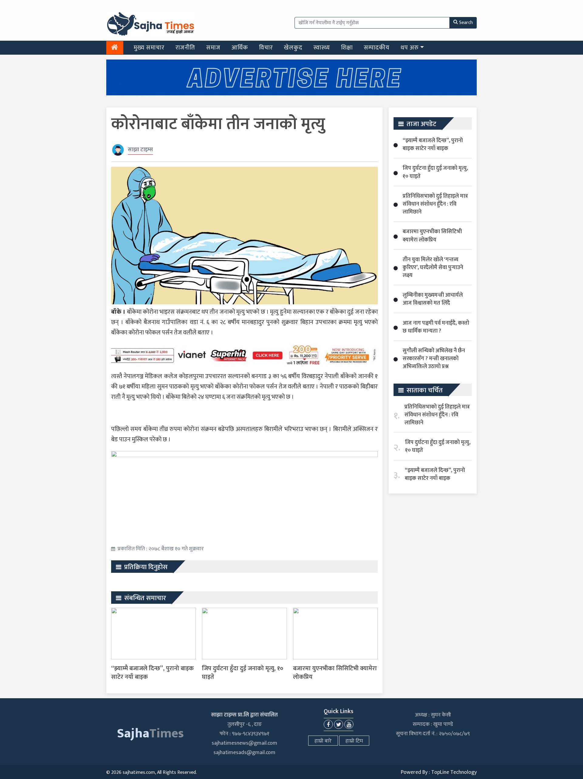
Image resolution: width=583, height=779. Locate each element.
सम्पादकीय (377, 48)
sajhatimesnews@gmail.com (244, 743)
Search (466, 23)
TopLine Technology (454, 772)
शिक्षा (347, 48)
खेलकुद (293, 48)
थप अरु (410, 48)
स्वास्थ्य (321, 48)
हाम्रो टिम (354, 741)
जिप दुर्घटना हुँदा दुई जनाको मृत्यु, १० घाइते (242, 672)
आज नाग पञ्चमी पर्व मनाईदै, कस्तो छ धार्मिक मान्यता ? (436, 327)
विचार (266, 48)
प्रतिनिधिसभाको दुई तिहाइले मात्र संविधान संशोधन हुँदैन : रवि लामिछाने (435, 204)
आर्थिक (239, 48)
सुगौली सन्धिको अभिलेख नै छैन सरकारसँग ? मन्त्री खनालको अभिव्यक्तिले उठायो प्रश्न (434, 358)
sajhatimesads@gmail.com (244, 752)
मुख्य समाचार (149, 48)
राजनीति (185, 48)
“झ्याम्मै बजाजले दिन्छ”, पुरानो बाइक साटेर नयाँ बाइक (152, 672)
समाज (213, 48)
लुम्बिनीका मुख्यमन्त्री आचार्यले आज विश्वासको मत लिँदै (433, 299)
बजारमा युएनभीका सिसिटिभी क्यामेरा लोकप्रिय (335, 672)
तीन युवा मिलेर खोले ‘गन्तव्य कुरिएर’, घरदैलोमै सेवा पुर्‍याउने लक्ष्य (433, 267)
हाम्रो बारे (323, 741)
